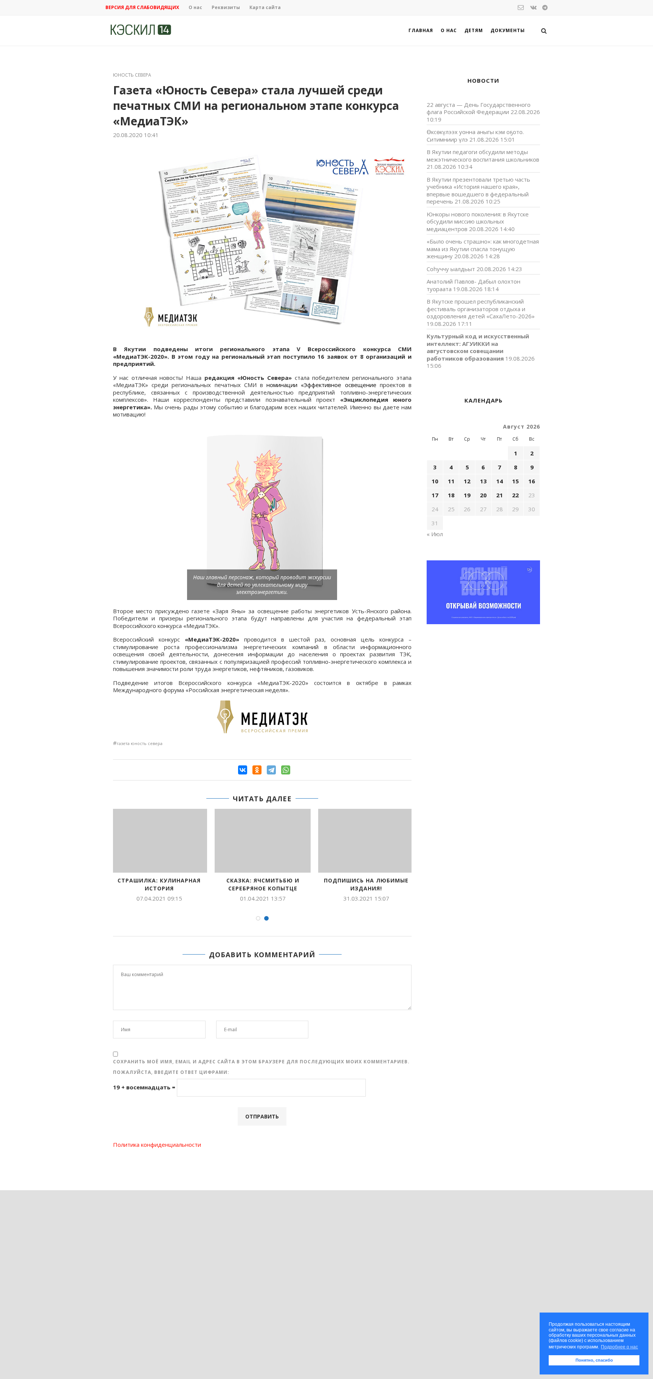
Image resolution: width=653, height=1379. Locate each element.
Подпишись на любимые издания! (366, 884)
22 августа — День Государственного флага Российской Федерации (479, 108)
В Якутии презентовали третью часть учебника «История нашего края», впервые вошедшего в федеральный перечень (478, 190)
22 (515, 495)
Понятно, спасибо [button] (594, 1360)
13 (483, 481)
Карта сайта (265, 7)
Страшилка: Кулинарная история (159, 884)
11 (451, 481)
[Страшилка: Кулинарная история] (159, 841)
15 (515, 481)
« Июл (435, 534)
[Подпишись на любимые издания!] (366, 841)
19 (467, 495)
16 (531, 481)
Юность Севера (132, 75)
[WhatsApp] (285, 769)
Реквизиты (226, 7)
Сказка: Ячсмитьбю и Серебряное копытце (262, 884)
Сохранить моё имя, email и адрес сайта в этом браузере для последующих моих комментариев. (261, 1061)
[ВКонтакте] (242, 769)
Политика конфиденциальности (157, 1144)
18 (451, 495)
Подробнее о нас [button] (619, 1347)
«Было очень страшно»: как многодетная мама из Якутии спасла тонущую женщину (483, 249)
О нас (195, 7)
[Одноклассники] (257, 769)
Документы (508, 30)
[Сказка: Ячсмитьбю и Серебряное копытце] (263, 841)
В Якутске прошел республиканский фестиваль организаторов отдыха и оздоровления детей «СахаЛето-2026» (481, 309)
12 (467, 481)
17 (435, 495)
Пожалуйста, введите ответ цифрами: (171, 1072)
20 (483, 495)
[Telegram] (271, 769)
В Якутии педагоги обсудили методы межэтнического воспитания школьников (483, 155)
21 (499, 495)
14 (499, 481)
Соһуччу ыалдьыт (451, 269)
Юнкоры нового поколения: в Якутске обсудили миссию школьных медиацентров (478, 221)
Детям (473, 30)
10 (435, 481)
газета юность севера (139, 743)
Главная (421, 30)
